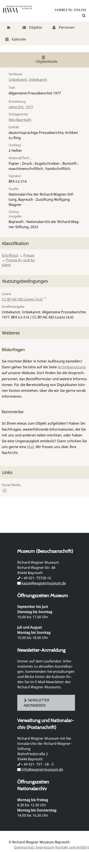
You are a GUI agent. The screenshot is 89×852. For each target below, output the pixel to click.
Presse (28, 255)
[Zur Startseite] (70, 10)
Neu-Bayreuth (20, 119)
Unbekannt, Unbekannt (28, 79)
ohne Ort (16, 107)
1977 (29, 107)
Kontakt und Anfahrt (72, 847)
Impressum (45, 847)
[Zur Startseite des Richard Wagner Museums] (17, 11)
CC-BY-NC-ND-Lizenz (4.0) (22, 299)
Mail (30, 446)
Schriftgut (10, 255)
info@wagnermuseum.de (42, 769)
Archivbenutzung (72, 367)
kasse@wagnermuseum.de (44, 583)
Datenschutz (24, 847)
